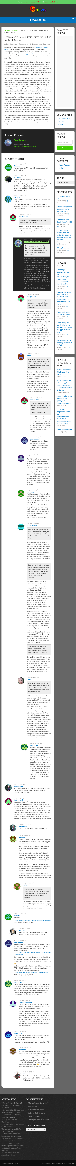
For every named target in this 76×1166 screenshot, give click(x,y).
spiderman (31, 457)
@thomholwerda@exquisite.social (25, 146)
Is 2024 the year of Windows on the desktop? (64, 372)
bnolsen (22, 838)
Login (60, 168)
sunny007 (30, 492)
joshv (25, 885)
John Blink (18, 1033)
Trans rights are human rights (38, 1120)
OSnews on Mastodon (36, 1110)
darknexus (34, 745)
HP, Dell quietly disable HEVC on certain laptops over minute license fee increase (64, 235)
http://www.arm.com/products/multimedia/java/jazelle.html (35, 920)
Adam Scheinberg (8, 1117)
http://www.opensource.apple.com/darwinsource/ (31, 972)
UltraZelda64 (32, 525)
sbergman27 (23, 216)
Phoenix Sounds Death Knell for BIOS (64, 221)
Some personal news (64, 430)
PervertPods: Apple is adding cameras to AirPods (64, 342)
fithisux (17, 166)
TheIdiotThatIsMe (25, 1002)
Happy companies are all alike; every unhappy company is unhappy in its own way (64, 327)
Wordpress (5, 1122)
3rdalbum (22, 1050)
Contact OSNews (34, 1116)
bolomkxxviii (18, 800)
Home (8, 30)
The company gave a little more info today (32, 54)
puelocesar (18, 786)
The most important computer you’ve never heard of (64, 209)
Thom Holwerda (11, 44)
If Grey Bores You (63, 248)
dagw (29, 355)
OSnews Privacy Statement (11, 1103)
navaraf (22, 930)
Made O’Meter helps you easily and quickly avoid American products (64, 399)
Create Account (64, 165)
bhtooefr (26, 1074)
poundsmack (35, 439)
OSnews (4, 1163)
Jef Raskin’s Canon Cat (63, 197)
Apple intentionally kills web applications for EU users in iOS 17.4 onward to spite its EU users (64, 385)
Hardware (15, 30)
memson (17, 178)
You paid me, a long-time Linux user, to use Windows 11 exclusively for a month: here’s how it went (64, 298)
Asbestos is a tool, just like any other (63, 313)
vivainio (29, 679)
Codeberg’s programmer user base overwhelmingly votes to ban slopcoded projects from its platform (64, 277)
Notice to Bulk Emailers (36, 1113)
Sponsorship (32, 1106)
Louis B (17, 198)
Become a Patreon (65, 119)
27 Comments (45, 44)
